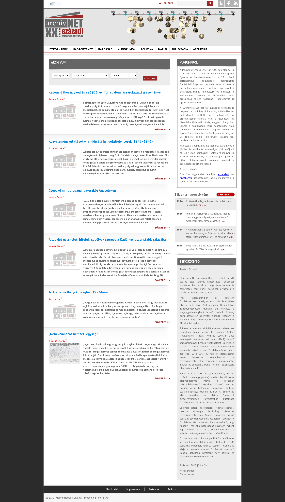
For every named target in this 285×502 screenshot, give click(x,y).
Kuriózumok (127, 49)
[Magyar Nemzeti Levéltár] (55, 6)
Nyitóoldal (112, 489)
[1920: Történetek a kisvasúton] (138, 26)
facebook (228, 3)
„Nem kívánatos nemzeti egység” (73, 334)
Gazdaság (105, 49)
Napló (162, 49)
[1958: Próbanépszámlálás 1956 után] (183, 38)
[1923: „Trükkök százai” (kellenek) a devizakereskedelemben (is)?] (141, 26)
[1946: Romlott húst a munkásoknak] (169, 38)
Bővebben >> (162, 129)
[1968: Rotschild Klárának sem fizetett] (195, 20)
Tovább (202, 205)
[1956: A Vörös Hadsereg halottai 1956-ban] (181, 26)
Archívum (200, 49)
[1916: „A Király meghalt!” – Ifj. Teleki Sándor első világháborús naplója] (133, 32)
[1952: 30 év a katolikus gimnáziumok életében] (176, 32)
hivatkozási (186, 177)
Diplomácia (180, 49)
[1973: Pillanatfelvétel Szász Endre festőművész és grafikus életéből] (201, 38)
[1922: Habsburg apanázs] (140, 20)
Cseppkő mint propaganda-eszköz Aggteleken (82, 190)
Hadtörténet (83, 49)
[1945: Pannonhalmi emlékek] (168, 26)
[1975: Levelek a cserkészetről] (204, 20)
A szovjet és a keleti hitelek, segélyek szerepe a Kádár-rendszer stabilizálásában (108, 240)
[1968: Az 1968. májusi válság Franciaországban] (195, 32)
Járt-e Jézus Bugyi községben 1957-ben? (78, 292)
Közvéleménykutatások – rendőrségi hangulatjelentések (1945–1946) (101, 141)
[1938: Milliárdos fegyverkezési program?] (159, 32)
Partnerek (153, 489)
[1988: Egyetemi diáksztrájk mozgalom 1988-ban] (219, 32)
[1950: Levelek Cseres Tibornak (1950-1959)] (174, 38)
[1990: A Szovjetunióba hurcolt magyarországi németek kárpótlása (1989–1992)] (222, 20)
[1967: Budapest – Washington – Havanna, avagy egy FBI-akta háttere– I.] (194, 26)
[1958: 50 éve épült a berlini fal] (183, 32)
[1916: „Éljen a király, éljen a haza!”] (133, 43)
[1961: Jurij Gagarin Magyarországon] (187, 26)
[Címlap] (64, 24)
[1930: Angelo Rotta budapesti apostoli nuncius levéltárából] (150, 20)
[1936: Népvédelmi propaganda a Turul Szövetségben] (157, 20)
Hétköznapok (58, 49)
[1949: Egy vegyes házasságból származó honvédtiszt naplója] (172, 20)
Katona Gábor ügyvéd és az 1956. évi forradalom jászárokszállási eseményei (105, 92)
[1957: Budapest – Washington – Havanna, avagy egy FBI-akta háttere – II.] (182, 20)
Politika (147, 49)
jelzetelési (223, 174)
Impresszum (133, 489)
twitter (221, 3)
